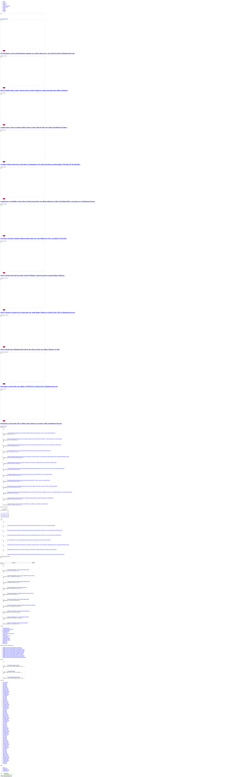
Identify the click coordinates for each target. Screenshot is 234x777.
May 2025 (5, 698)
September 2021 (6, 746)
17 (1, 515)
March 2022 (5, 740)
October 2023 (5, 719)
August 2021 (5, 748)
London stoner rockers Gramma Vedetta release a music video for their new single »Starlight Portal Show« (33, 127)
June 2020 (5, 763)
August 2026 (5, 682)
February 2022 (6, 741)
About (4, 9)
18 (2, 515)
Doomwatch (5, 6)
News (4, 2)
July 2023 (5, 722)
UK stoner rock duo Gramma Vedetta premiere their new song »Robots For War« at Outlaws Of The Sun (33, 238)
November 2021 (6, 744)
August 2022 (5, 734)
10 (1, 514)
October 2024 (5, 706)
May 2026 (5, 685)
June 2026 (5, 684)
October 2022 (5, 732)
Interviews (5, 3)
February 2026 (6, 688)
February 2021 (6, 754)
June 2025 (5, 697)
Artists (4, 4)
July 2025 (5, 696)
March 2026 (5, 687)
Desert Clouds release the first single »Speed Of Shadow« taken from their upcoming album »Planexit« (32, 275)
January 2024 (5, 716)
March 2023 (5, 727)
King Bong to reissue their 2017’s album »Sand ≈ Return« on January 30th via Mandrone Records (31, 423)
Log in (4, 767)
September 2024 (6, 707)
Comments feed (6, 769)
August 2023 (5, 721)
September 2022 (6, 733)
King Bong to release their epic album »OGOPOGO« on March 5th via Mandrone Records (28, 386)
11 (2, 514)
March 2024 (5, 714)
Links (4, 11)
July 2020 (5, 762)
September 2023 (6, 720)
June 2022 (5, 737)
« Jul (1, 519)
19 (3, 515)
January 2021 (5, 755)
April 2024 (5, 712)
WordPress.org (6, 770)
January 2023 (5, 729)
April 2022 (5, 739)
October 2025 (5, 693)
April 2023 (5, 726)
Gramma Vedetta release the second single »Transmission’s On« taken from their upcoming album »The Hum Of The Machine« (40, 164)
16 (8, 514)
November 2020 (6, 757)
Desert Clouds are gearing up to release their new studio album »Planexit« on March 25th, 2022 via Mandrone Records (37, 312)
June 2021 (5, 750)
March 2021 (5, 753)
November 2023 (6, 718)
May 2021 (5, 751)
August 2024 (5, 708)
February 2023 (6, 728)
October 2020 (5, 759)
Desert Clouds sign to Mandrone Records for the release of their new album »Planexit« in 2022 (30, 349)
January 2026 (5, 689)
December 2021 (6, 743)
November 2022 (6, 731)
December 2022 (6, 730)
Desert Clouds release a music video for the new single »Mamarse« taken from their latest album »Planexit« (34, 90)
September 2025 (6, 694)
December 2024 (6, 704)
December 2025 (6, 691)
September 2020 (6, 760)
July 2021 (5, 749)
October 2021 (5, 745)
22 (7, 515)
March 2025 (5, 700)
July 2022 (5, 736)
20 (4, 515)
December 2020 (6, 756)
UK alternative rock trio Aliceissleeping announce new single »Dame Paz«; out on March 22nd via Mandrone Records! (37, 53)
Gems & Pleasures (6, 5)
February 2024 (6, 715)
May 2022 (5, 738)
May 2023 (5, 725)
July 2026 (5, 683)
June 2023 (5, 723)
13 (4, 514)
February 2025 (6, 702)
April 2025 (5, 699)
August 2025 (5, 695)
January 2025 (5, 703)
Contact (4, 10)
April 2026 (5, 686)
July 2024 (5, 709)
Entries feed (5, 768)
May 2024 (5, 711)
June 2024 (5, 710)
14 (6, 514)
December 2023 (6, 717)
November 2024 (6, 705)
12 (3, 514)
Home (4, 1)
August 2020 (5, 761)
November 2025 (6, 692)
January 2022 (5, 742)
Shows (4, 8)
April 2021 (5, 752)
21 (6, 515)
